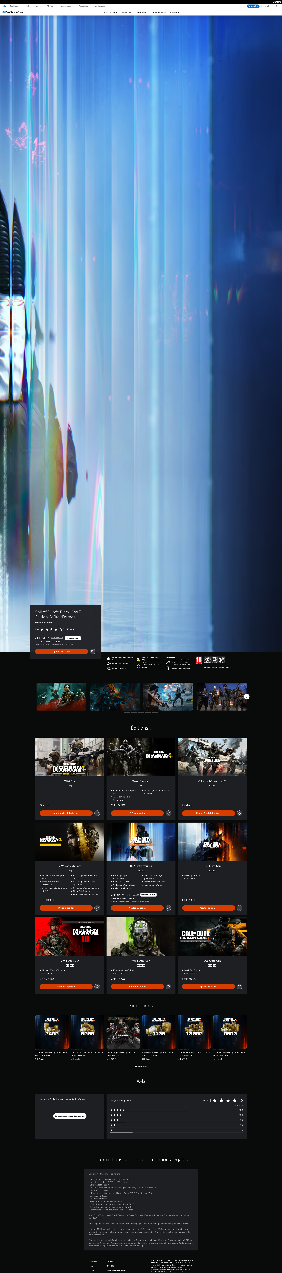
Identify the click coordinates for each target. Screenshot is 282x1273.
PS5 (27, 6)
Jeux (38, 6)
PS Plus (50, 6)
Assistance (100, 6)
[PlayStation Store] (14, 12)
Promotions (142, 12)
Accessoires (65, 6)
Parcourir (174, 12)
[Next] (247, 696)
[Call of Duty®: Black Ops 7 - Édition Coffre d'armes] (61, 697)
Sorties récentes (110, 12)
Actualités (83, 6)
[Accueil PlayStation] (4, 6)
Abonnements (159, 12)
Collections (127, 12)
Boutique (14, 6)
